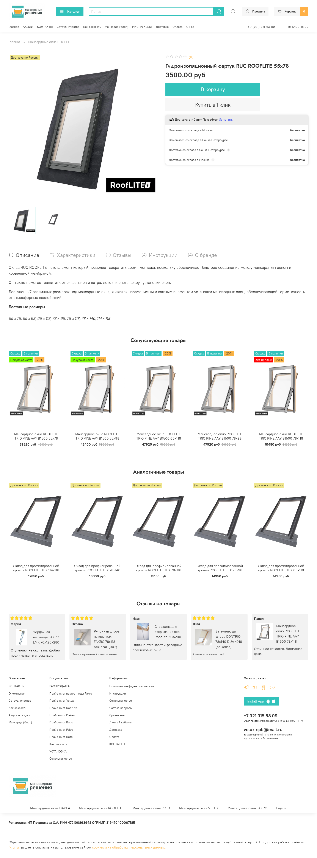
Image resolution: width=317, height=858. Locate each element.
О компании (17, 693)
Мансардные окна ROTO (151, 808)
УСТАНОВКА (58, 751)
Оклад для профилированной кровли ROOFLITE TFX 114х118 (36, 568)
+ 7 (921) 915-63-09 (261, 27)
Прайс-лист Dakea (62, 715)
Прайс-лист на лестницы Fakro (70, 693)
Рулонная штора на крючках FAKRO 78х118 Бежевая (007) (106, 639)
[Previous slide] (15, 129)
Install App (257, 701)
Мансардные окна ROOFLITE (50, 42)
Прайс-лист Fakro (61, 730)
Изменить (226, 119)
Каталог (73, 11)
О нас (190, 27)
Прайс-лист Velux (61, 701)
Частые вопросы (120, 708)
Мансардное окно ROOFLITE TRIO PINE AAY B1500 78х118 (281, 436)
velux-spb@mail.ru (263, 729)
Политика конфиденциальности (131, 686)
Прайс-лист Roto (61, 737)
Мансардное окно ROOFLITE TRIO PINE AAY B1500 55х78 (36, 436)
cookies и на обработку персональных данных (128, 847)
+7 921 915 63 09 (261, 716)
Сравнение (117, 715)
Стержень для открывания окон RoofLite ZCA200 (168, 631)
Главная (14, 27)
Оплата (177, 27)
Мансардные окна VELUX (199, 808)
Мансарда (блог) (116, 27)
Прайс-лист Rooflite (63, 708)
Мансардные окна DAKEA (50, 808)
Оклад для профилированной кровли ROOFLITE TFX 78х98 (220, 568)
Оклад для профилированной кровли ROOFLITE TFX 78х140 (97, 568)
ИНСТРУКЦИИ (142, 27)
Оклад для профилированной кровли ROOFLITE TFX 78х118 (158, 568)
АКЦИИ (28, 27)
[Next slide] (151, 129)
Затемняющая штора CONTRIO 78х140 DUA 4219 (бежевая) (228, 639)
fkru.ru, (14, 847)
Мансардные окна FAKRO (247, 808)
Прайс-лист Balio (61, 722)
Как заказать (92, 27)
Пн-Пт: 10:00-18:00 (294, 27)
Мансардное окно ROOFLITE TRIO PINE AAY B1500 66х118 (158, 436)
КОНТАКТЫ (45, 27)
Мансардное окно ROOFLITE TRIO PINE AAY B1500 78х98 (220, 436)
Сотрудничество (68, 27)
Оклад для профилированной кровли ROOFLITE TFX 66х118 (281, 568)
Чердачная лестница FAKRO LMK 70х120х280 (46, 637)
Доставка (162, 27)
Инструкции (117, 693)
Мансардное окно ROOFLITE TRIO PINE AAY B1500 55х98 (97, 436)
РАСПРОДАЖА (59, 686)
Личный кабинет (120, 722)
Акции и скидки (19, 715)
